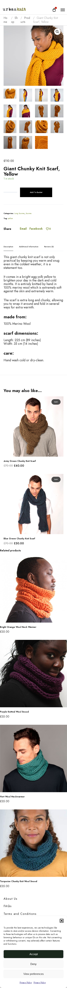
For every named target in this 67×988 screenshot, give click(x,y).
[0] (47, 229)
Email (23, 228)
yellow (10, 218)
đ (57, 31)
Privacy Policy (26, 982)
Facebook (36, 228)
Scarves (29, 213)
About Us (11, 899)
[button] (61, 921)
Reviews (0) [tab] (49, 246)
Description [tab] (8, 246)
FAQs (8, 906)
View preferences (33, 973)
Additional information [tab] (28, 246)
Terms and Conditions (20, 914)
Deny (33, 964)
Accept (33, 954)
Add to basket (36, 192)
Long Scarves (19, 213)
